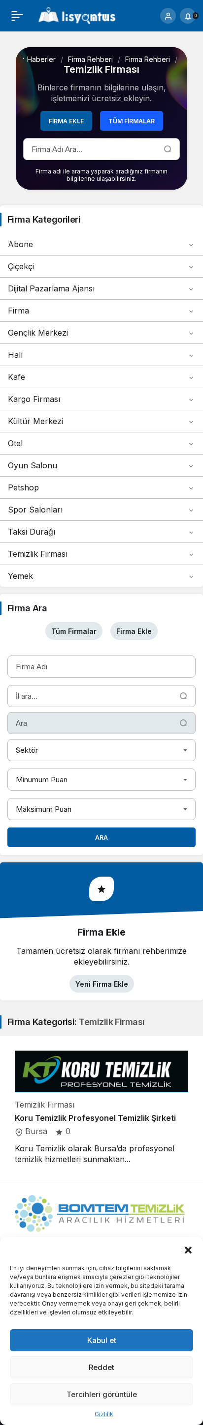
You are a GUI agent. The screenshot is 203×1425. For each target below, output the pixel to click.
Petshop (23, 487)
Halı (15, 355)
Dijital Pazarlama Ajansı (51, 288)
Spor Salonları (35, 509)
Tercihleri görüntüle (102, 1394)
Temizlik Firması (38, 554)
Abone (20, 244)
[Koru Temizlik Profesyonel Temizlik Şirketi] (101, 1107)
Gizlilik (104, 1414)
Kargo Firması (34, 399)
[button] (188, 1249)
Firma (18, 310)
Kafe (16, 377)
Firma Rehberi (90, 59)
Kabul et (101, 1340)
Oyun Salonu (32, 465)
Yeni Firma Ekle (101, 984)
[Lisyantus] (77, 15)
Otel (15, 443)
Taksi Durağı (31, 532)
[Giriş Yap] (168, 16)
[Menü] (17, 16)
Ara (101, 837)
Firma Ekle (66, 121)
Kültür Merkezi (35, 421)
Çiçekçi (21, 266)
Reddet (101, 1367)
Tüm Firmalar (131, 121)
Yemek (20, 576)
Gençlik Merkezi (38, 333)
